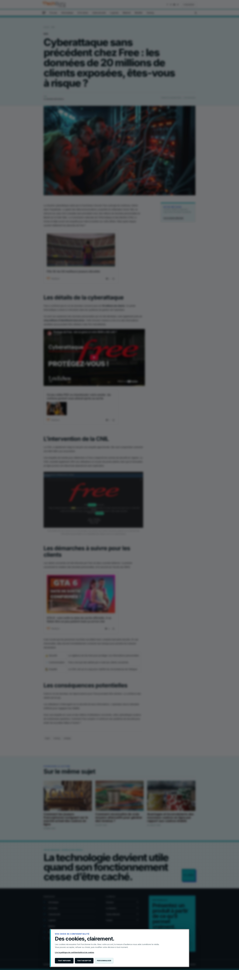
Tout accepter (84, 961)
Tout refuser (64, 961)
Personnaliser (104, 961)
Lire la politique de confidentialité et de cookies (74, 952)
